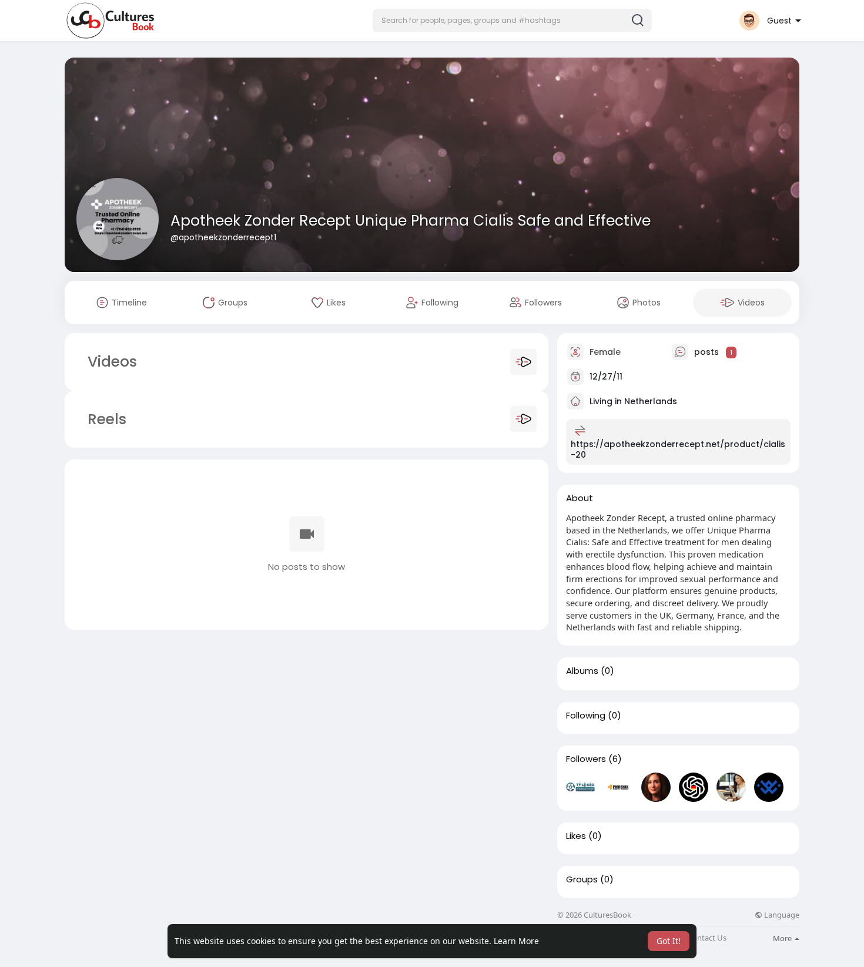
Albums (582, 671)
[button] (512, 20)
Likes (576, 836)
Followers (586, 759)
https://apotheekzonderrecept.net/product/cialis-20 (678, 449)
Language (780, 915)
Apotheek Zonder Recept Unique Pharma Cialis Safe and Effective (410, 220)
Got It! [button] (669, 940)
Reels (104, 419)
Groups (582, 879)
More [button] (783, 938)
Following (585, 715)
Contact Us (707, 938)
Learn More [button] (516, 940)
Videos (112, 361)
